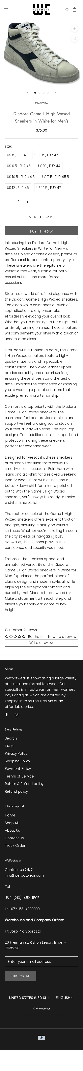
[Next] (55, 92)
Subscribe (20, 976)
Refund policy (16, 791)
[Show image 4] (48, 93)
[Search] (67, 9)
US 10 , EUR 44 (49, 165)
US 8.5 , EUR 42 (46, 155)
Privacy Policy (16, 753)
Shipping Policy (17, 761)
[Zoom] (74, 28)
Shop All (12, 823)
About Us (12, 830)
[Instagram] (16, 714)
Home (10, 815)
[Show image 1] (35, 93)
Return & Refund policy (24, 783)
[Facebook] (6, 714)
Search (11, 738)
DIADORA (41, 103)
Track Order (15, 845)
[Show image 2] (39, 93)
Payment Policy (18, 768)
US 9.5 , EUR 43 (19, 165)
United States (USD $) (27, 997)
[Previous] (27, 92)
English (63, 997)
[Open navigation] (6, 9)
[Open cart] (74, 9)
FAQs (9, 746)
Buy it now (41, 231)
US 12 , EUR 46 (18, 187)
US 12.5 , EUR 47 (48, 187)
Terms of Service (19, 776)
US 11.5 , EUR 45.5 (55, 176)
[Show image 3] (44, 93)
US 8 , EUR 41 (17, 155)
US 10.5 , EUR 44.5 (21, 176)
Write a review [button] (41, 642)
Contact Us (14, 838)
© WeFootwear (41, 1008)
